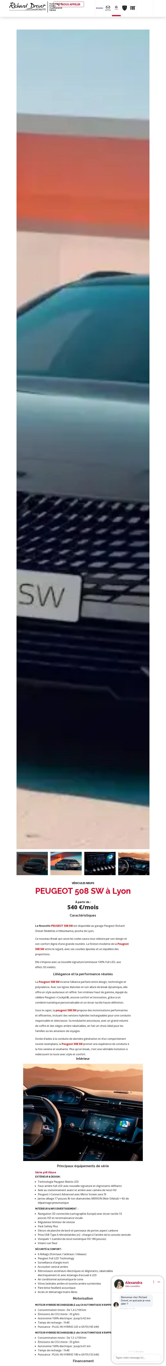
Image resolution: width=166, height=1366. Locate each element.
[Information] (153, 1282)
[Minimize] (158, 1282)
